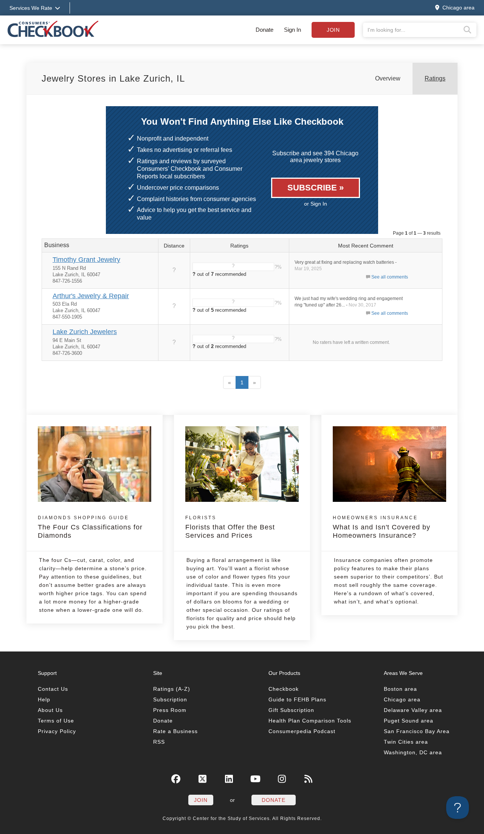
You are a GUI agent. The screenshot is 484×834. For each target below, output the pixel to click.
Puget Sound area (408, 721)
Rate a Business (175, 731)
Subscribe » (315, 187)
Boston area (400, 689)
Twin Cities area (406, 742)
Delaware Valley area (413, 710)
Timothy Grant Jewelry (86, 259)
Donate (264, 29)
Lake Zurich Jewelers (85, 332)
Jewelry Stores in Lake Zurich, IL (113, 78)
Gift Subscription (291, 710)
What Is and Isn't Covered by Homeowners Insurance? (381, 527)
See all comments (389, 277)
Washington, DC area (413, 752)
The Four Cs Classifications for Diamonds (90, 527)
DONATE (273, 800)
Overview (387, 78)
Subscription (170, 699)
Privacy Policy (57, 731)
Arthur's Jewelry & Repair (91, 296)
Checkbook (283, 689)
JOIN (201, 800)
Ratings (435, 78)
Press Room (169, 710)
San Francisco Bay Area (417, 731)
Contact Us (53, 689)
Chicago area (402, 699)
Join (333, 30)
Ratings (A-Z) (171, 689)
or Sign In (315, 204)
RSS (159, 742)
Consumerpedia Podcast (301, 731)
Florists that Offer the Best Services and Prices (230, 527)
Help (44, 699)
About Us (50, 710)
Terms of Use (56, 721)
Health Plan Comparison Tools (309, 721)
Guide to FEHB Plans (297, 699)
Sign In (292, 29)
